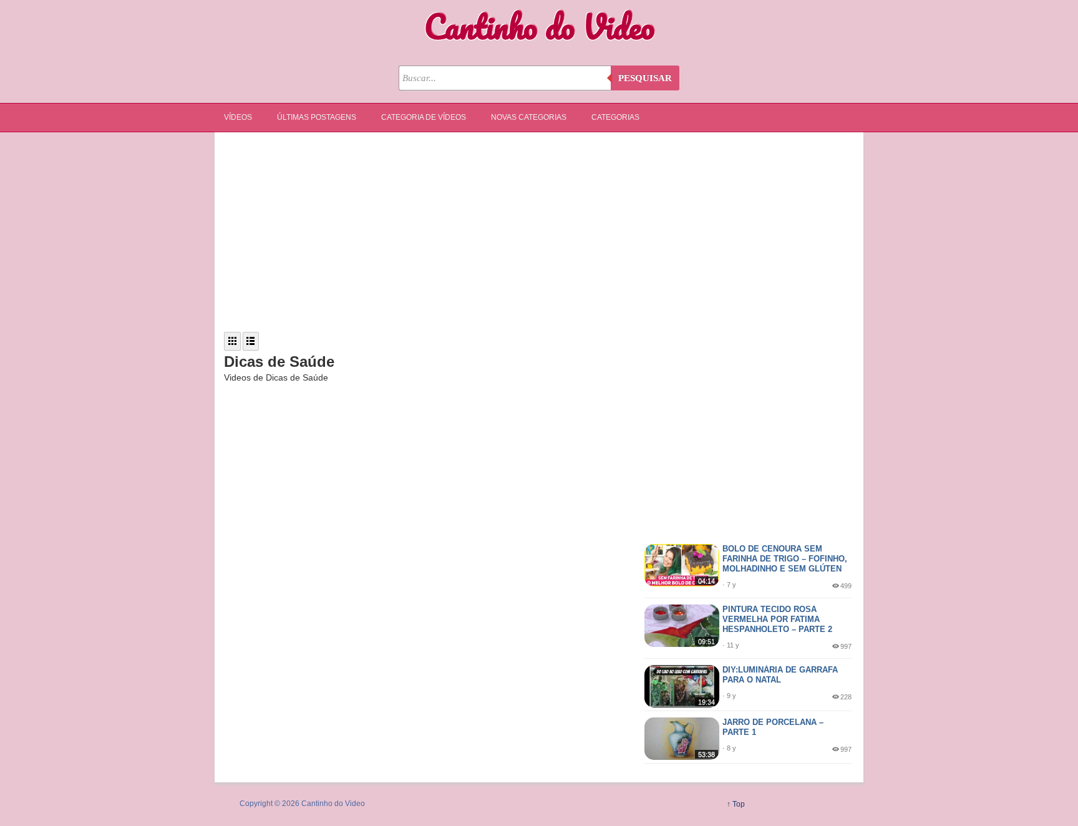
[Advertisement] (539, 232)
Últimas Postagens (316, 117)
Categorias (615, 117)
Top (738, 804)
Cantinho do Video (539, 26)
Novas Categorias (528, 117)
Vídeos (238, 117)
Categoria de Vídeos (423, 117)
